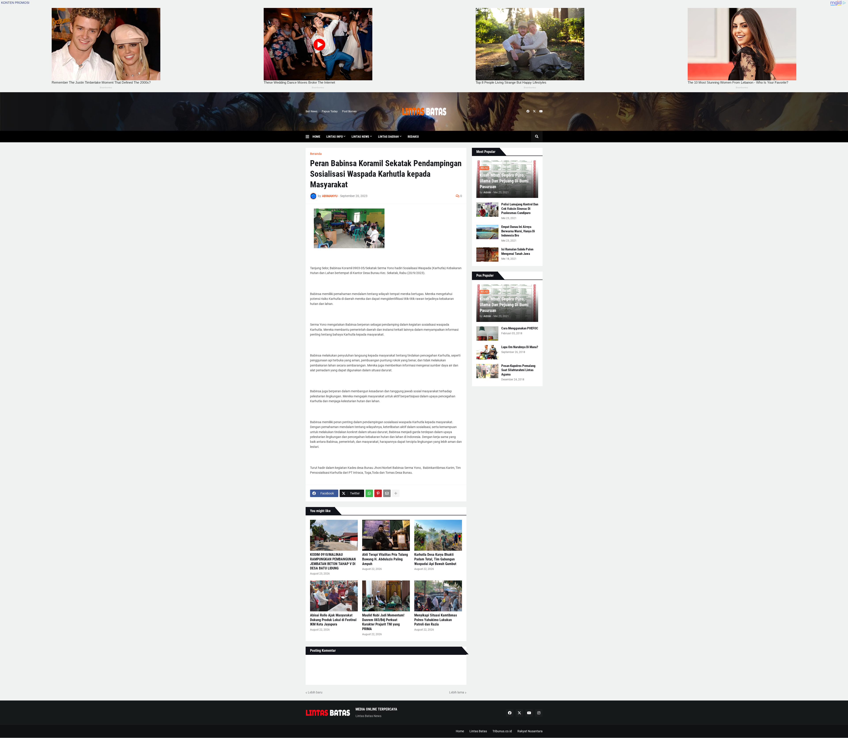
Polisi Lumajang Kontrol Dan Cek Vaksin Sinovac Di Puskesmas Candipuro (519, 208)
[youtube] (541, 111)
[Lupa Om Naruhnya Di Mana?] (487, 352)
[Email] (387, 493)
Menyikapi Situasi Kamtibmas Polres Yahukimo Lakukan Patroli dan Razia (435, 620)
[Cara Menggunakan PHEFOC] (487, 333)
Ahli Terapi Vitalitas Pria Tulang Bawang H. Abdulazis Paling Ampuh (385, 559)
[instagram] (539, 713)
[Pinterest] (378, 493)
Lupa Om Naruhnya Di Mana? (519, 347)
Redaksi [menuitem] (413, 136)
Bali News (311, 111)
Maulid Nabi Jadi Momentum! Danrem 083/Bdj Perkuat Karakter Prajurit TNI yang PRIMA (383, 622)
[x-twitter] (534, 111)
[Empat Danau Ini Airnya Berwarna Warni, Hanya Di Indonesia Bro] (487, 232)
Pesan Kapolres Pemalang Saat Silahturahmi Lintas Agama (518, 370)
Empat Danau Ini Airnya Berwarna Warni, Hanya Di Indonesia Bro (518, 231)
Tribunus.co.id (502, 731)
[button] (309, 136)
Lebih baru (315, 692)
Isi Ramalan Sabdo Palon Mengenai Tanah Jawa (517, 251)
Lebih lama (456, 692)
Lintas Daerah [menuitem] (388, 136)
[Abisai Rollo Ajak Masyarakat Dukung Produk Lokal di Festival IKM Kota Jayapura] (334, 595)
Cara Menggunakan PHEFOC (519, 328)
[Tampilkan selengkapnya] (395, 493)
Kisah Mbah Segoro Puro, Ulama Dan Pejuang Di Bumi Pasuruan (504, 181)
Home (460, 731)
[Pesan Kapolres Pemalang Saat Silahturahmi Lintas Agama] (487, 371)
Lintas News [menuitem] (360, 136)
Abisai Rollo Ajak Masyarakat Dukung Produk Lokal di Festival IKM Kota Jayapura (333, 620)
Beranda (316, 153)
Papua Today (330, 111)
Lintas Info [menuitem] (334, 136)
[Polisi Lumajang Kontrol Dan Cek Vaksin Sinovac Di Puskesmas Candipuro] (487, 209)
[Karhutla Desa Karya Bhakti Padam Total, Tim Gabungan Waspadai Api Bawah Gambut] (438, 535)
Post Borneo (349, 111)
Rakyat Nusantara (530, 731)
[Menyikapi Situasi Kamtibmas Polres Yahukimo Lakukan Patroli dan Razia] (438, 595)
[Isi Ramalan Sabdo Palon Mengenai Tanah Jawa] (487, 254)
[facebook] (527, 111)
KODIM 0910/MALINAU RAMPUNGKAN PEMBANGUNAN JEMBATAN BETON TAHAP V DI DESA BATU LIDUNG (333, 561)
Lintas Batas (478, 731)
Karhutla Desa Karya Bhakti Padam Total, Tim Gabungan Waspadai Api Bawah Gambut (435, 559)
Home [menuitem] (316, 136)
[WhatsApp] (369, 493)
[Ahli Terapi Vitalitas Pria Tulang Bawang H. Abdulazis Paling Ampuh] (386, 535)
